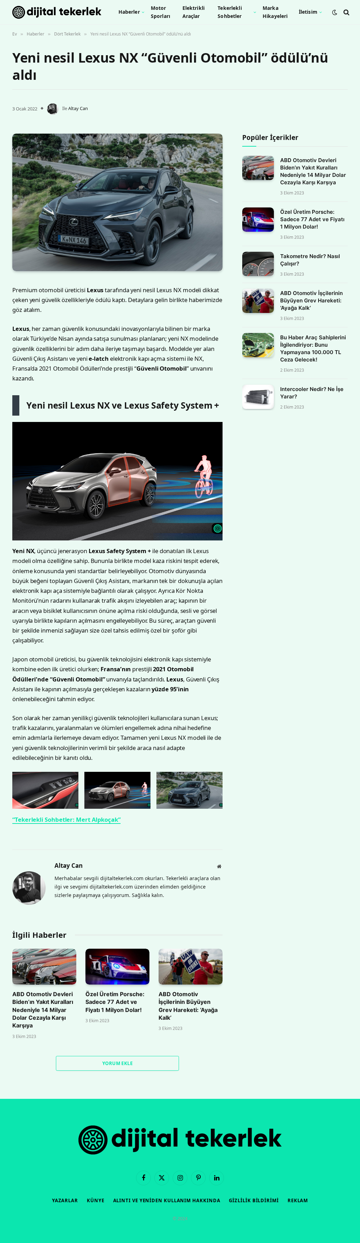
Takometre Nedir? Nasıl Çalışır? (310, 260)
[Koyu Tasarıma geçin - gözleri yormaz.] (334, 12)
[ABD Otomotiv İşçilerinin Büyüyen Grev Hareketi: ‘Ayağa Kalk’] (191, 967)
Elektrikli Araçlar (193, 12)
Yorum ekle (117, 1063)
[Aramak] (345, 12)
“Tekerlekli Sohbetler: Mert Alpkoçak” (66, 819)
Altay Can (78, 108)
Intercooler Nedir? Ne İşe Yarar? (311, 393)
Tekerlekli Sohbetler (230, 12)
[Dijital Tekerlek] (57, 12)
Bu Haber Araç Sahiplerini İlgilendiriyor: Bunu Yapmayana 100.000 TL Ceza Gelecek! (313, 348)
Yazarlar (65, 1200)
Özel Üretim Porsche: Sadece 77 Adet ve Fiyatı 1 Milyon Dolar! (114, 1002)
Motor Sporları (160, 12)
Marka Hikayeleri (275, 12)
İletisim (308, 11)
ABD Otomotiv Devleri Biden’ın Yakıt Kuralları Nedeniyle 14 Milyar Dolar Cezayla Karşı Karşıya (42, 1010)
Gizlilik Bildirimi (253, 1200)
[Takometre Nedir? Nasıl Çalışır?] (258, 264)
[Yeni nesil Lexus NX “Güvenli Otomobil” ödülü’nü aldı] (117, 202)
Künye (95, 1200)
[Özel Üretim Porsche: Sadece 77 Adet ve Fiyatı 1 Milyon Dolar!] (117, 967)
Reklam (298, 1200)
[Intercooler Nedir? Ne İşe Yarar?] (258, 397)
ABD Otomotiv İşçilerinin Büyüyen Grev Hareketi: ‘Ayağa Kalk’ (188, 1006)
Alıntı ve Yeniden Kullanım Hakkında (166, 1200)
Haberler (129, 11)
